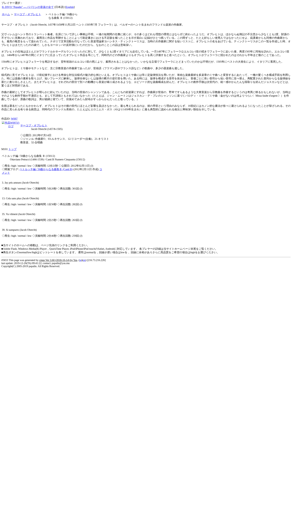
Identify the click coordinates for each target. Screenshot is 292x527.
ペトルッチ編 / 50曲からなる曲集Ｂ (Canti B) (46, 169)
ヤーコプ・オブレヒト (27, 14)
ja (80, 260)
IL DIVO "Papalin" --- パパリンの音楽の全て (28, 7)
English (70, 7)
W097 (14, 118)
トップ (12, 149)
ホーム (6, 14)
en (84, 260)
